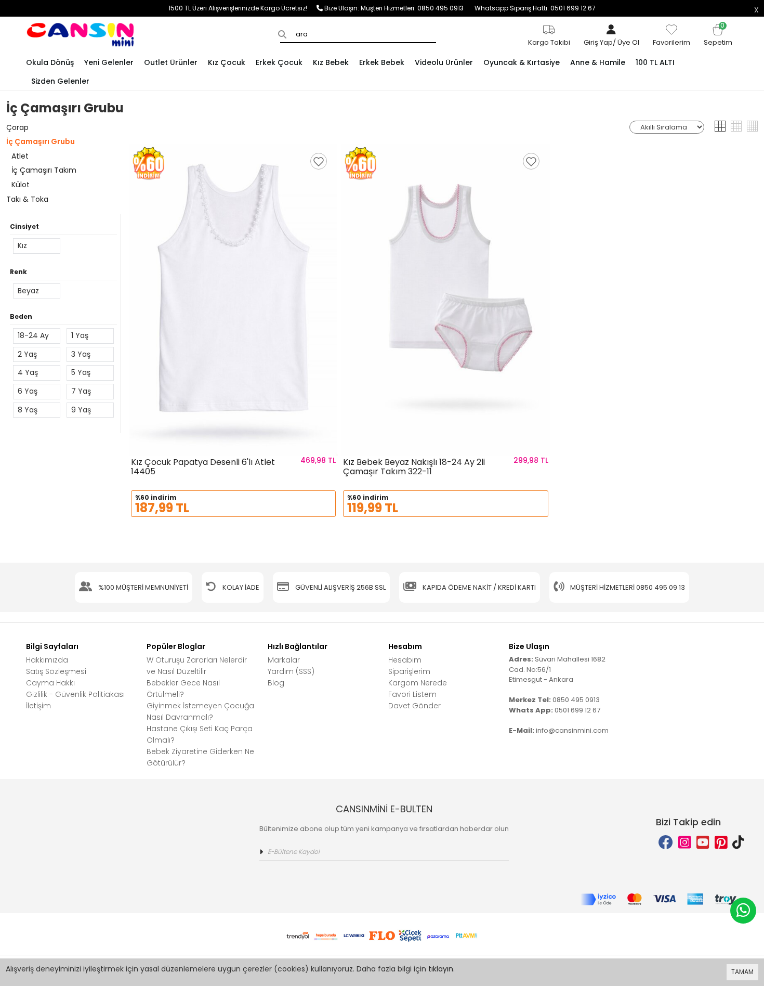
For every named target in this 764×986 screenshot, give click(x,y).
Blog (276, 683)
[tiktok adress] (738, 842)
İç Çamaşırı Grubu (40, 141)
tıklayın (440, 969)
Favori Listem (412, 694)
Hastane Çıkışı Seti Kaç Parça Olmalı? (200, 734)
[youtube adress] (702, 842)
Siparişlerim (409, 671)
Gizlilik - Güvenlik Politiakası (75, 694)
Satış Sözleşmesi (56, 671)
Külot (20, 184)
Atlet (20, 156)
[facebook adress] (665, 842)
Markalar (284, 660)
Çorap (17, 127)
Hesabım (404, 660)
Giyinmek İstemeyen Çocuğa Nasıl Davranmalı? (200, 711)
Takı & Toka (27, 199)
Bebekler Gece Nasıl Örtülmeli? (183, 688)
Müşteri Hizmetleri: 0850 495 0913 (418, 8)
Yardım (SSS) (291, 671)
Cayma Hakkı (50, 683)
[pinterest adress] (721, 842)
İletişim (38, 705)
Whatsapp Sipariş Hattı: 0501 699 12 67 (535, 8)
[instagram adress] (684, 842)
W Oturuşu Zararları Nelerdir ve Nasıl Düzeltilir (197, 666)
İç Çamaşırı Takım (43, 170)
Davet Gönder (414, 705)
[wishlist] (318, 161)
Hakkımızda (47, 660)
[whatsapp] (743, 911)
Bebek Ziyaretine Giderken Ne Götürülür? (200, 757)
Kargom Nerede (417, 683)
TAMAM (742, 971)
